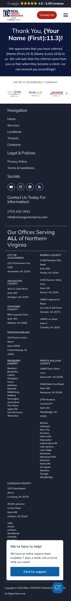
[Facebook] (30, 187)
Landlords (14, 132)
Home (11, 119)
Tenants (13, 138)
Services (13, 125)
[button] (65, 15)
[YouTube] (11, 187)
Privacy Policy (17, 161)
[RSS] (39, 187)
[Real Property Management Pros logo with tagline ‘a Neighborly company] (13, 15)
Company (14, 144)
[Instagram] (20, 187)
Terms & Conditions (20, 168)
